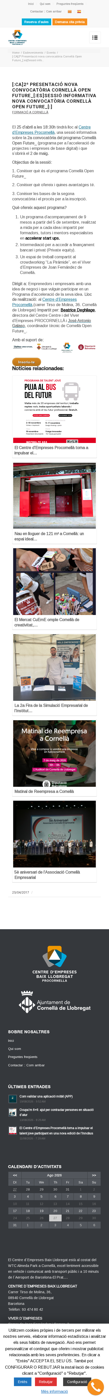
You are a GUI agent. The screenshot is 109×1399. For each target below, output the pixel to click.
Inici (31, 3)
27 (15, 1189)
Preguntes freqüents (70, 3)
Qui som (45, 3)
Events (51, 52)
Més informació (54, 1391)
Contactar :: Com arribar (46, 11)
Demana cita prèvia (70, 22)
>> (94, 1175)
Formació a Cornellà (30, 112)
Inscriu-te (26, 362)
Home (16, 52)
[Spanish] (79, 11)
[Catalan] (70, 11)
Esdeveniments (33, 52)
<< (15, 1175)
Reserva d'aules (36, 22)
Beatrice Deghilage (78, 310)
